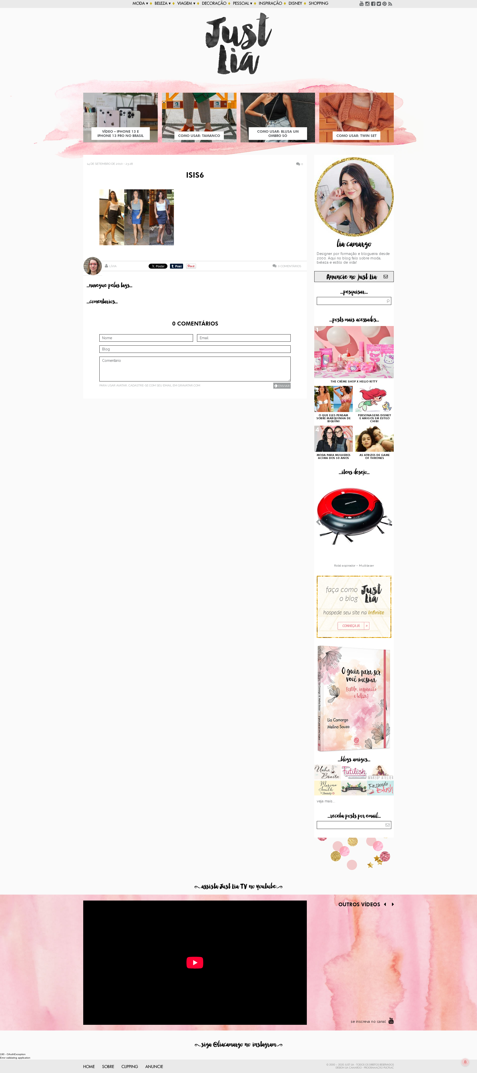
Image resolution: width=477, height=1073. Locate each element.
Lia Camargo (353, 1068)
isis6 (195, 175)
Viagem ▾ (186, 3)
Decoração (214, 3)
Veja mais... (326, 801)
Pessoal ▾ (242, 3)
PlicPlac (389, 1068)
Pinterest (384, 3)
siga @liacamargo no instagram (238, 1044)
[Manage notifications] (465, 1062)
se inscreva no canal (368, 1022)
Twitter (379, 3)
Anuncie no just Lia (351, 277)
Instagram (367, 3)
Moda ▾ (140, 3)
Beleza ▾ (163, 3)
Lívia (113, 266)
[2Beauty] (327, 788)
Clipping (129, 1067)
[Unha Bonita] (327, 773)
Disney (295, 3)
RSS (390, 3)
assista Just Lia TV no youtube (238, 886)
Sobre (108, 1067)
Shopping (318, 3)
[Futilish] (354, 773)
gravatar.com (189, 385)
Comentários (289, 266)
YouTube (361, 3)
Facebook (373, 3)
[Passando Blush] (380, 788)
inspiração (270, 3)
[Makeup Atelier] (380, 773)
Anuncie (154, 1067)
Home (89, 1067)
